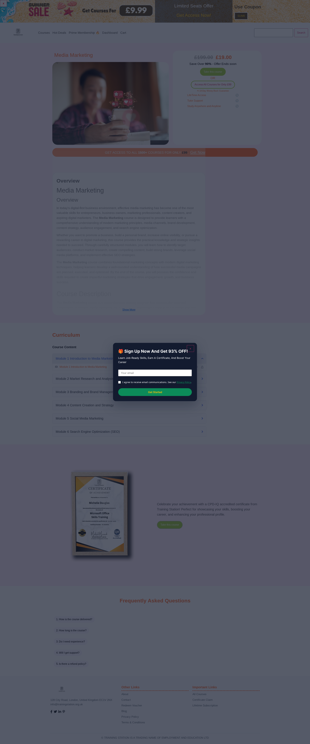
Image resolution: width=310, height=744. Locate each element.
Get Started (155, 392)
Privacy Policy (184, 382)
